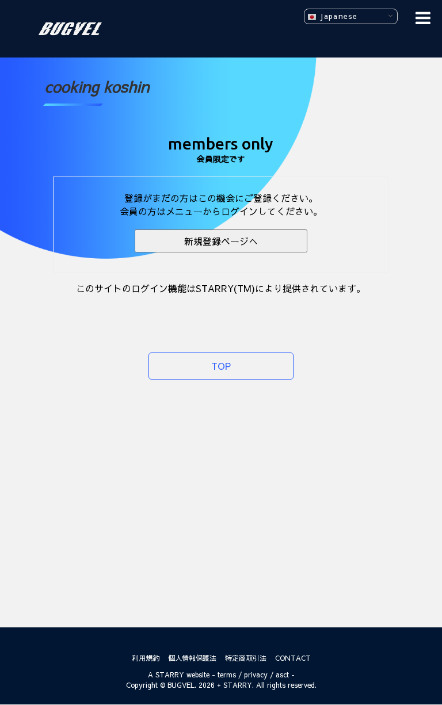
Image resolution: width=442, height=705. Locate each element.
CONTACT (293, 657)
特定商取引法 (245, 657)
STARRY (169, 674)
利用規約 (145, 657)
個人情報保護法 (192, 657)
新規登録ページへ (221, 241)
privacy (256, 674)
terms (227, 674)
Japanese (337, 16)
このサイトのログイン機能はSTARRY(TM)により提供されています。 (220, 288)
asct (282, 674)
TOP (221, 365)
